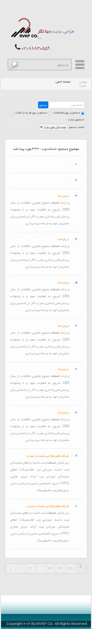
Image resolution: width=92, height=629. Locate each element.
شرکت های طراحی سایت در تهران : (47, 455)
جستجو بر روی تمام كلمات (66, 112)
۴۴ (60, 568)
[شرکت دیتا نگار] (24, 27)
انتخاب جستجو (76, 127)
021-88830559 (35, 49)
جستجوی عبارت (76, 119)
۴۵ (70, 568)
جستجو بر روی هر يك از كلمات (31, 112)
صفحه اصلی (63, 82)
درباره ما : (63, 195)
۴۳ (50, 568)
